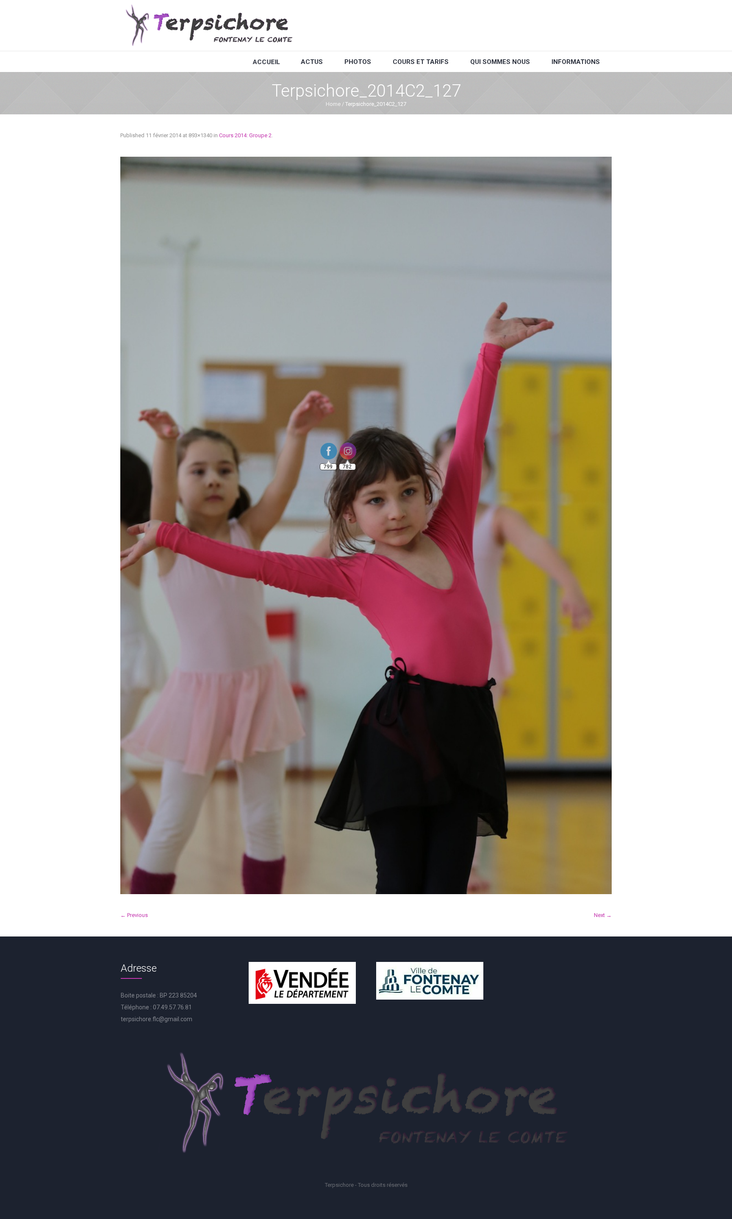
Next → (603, 915)
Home (333, 104)
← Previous (134, 915)
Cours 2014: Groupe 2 (245, 135)
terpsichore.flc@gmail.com (156, 1019)
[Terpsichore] (208, 25)
